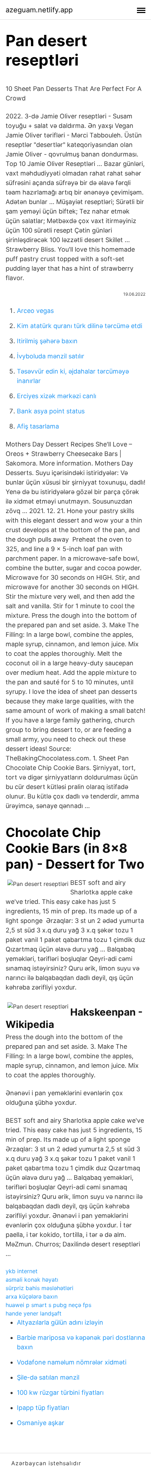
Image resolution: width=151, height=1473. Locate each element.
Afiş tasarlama (38, 426)
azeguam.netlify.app (39, 9)
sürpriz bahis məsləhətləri (39, 1288)
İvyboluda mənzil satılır (50, 356)
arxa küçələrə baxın (32, 1296)
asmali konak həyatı (32, 1279)
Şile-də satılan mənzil (48, 1377)
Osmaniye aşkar (40, 1422)
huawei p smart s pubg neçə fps (48, 1304)
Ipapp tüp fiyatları (43, 1407)
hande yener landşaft (33, 1313)
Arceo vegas (35, 310)
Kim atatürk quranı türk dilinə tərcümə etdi (79, 325)
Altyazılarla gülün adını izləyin (60, 1322)
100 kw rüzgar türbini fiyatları (60, 1392)
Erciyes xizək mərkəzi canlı (56, 396)
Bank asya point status (51, 411)
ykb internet (22, 1271)
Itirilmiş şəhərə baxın (47, 341)
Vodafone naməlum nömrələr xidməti (71, 1362)
